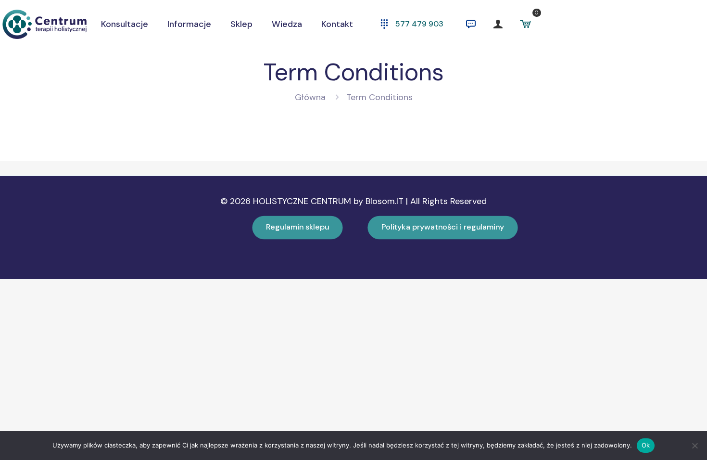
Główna (310, 97)
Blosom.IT (386, 201)
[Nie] (695, 445)
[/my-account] (498, 24)
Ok (646, 445)
